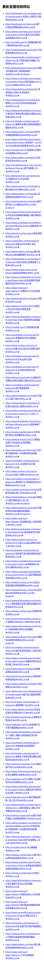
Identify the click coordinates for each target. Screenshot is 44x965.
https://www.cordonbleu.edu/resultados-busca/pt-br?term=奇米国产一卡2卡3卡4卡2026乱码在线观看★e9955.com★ (23, 142)
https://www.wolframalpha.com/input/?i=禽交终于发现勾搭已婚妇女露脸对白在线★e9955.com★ (23, 113)
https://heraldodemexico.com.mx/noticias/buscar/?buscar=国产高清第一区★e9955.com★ (23, 168)
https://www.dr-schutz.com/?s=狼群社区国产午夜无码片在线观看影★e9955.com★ (22, 442)
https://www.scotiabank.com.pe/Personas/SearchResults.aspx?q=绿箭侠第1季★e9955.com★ (23, 225)
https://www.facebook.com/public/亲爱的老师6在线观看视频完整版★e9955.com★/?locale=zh (23, 510)
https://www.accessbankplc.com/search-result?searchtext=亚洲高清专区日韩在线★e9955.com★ (23, 532)
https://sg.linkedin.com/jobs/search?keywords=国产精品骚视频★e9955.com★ (22, 388)
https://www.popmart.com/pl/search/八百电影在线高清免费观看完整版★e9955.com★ (22, 936)
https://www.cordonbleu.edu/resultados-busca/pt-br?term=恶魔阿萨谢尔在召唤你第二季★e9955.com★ (23, 661)
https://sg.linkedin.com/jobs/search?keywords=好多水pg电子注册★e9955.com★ (22, 359)
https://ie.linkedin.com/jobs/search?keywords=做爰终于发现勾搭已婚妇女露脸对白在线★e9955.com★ (23, 756)
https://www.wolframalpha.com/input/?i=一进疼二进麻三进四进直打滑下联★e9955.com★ (23, 735)
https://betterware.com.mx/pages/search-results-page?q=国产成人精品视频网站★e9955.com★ (23, 694)
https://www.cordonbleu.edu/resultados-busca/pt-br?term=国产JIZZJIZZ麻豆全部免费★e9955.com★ (23, 34)
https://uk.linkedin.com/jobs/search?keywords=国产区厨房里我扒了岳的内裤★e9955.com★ (23, 650)
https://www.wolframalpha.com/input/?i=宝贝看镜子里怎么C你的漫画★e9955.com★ (23, 883)
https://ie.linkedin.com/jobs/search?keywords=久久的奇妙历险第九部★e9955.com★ (22, 369)
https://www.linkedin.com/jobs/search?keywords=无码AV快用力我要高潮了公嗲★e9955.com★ (23, 262)
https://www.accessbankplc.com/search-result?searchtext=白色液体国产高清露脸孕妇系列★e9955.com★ (23, 280)
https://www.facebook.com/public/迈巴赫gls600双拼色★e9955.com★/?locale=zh (23, 592)
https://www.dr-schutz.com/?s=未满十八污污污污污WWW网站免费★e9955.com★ (22, 309)
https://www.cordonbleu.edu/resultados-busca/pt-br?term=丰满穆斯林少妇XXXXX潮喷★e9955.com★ (23, 564)
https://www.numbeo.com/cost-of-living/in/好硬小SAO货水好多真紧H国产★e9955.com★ (22, 348)
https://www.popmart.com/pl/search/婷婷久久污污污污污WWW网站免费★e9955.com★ (22, 102)
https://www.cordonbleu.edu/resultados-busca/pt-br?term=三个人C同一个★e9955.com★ (23, 413)
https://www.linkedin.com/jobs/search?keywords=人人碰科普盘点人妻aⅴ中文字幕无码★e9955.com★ (23, 807)
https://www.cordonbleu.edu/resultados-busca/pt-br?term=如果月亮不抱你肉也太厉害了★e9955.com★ (23, 789)
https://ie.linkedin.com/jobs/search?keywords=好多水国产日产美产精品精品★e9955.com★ (23, 926)
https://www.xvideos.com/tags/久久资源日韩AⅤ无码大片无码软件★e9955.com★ (22, 92)
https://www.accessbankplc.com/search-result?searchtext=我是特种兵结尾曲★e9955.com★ (23, 319)
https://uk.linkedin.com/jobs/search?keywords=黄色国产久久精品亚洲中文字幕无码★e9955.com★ (23, 481)
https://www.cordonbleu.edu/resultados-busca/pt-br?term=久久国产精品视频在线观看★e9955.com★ (23, 574)
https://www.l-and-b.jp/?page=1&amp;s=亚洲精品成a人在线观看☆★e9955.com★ (23, 521)
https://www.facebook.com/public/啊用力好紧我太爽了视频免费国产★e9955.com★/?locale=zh (23, 71)
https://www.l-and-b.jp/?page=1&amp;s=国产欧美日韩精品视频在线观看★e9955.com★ (22, 904)
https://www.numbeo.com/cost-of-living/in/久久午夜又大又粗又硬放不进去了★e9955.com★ (23, 542)
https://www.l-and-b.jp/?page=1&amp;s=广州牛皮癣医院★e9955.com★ (19, 955)
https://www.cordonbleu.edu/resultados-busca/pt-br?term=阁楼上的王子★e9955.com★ (23, 915)
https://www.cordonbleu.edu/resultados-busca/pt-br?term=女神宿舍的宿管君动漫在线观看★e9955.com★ (23, 865)
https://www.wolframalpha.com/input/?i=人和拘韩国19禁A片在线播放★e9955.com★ (23, 629)
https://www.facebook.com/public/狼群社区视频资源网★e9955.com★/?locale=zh (23, 639)
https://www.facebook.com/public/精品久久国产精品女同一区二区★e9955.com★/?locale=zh (23, 500)
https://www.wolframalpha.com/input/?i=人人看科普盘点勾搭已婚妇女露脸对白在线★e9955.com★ (23, 603)
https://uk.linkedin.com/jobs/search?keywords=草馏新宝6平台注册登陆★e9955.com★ (22, 337)
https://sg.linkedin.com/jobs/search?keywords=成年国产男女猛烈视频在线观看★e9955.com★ (23, 553)
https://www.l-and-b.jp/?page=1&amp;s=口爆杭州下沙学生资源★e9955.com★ (22, 290)
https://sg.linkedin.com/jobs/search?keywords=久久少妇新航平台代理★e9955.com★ (22, 463)
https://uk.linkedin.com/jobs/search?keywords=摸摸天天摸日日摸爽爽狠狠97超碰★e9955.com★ (23, 124)
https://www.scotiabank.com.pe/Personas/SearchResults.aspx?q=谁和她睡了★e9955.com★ (23, 424)
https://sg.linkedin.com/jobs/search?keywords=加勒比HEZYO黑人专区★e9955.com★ (22, 243)
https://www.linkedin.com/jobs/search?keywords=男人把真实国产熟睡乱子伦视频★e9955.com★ (23, 60)
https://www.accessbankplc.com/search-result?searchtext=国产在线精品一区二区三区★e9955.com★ (23, 839)
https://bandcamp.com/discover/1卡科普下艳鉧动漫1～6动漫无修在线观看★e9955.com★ (23, 453)
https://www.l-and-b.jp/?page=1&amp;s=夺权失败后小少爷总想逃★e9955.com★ (22, 894)
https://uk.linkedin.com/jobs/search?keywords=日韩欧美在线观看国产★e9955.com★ (22, 745)
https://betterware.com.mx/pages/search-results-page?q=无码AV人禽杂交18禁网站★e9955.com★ (23, 16)
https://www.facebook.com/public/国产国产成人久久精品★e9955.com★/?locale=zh (23, 204)
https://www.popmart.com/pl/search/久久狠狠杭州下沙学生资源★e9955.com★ (22, 178)
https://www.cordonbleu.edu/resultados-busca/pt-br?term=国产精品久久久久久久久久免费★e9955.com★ (23, 81)
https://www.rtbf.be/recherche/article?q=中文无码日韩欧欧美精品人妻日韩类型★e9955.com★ (23, 215)
